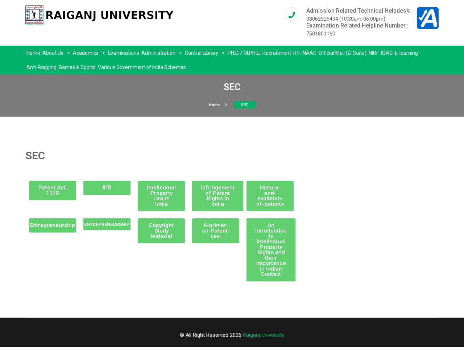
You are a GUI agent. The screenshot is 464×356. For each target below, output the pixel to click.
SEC (244, 104)
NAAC (309, 53)
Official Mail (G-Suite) (342, 53)
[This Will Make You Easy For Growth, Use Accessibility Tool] (428, 18)
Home (33, 53)
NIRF (374, 53)
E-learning (406, 53)
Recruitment (276, 53)
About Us (52, 53)
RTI (297, 53)
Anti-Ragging (41, 67)
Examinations (123, 53)
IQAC (387, 53)
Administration (158, 53)
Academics (86, 53)
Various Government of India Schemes (142, 67)
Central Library (201, 53)
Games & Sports (77, 67)
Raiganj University (263, 335)
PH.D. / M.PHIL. (244, 53)
